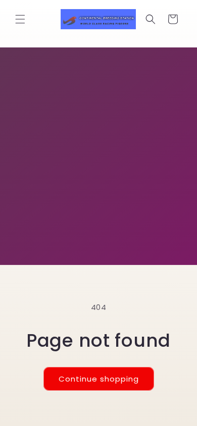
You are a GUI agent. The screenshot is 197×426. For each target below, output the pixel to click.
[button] (20, 19)
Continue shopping (99, 379)
